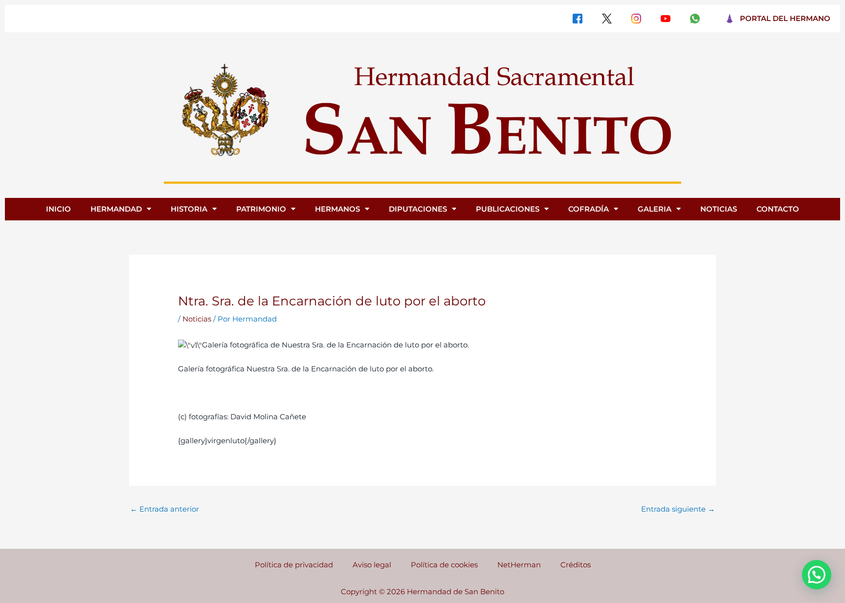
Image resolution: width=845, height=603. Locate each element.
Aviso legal (372, 564)
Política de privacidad (294, 564)
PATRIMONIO (261, 209)
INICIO (58, 209)
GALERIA (654, 209)
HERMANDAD (116, 209)
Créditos (575, 564)
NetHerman (519, 564)
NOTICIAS (718, 209)
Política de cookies (444, 564)
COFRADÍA (588, 209)
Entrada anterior (164, 509)
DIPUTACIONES (418, 209)
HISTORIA (189, 209)
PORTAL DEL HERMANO (785, 18)
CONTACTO (777, 209)
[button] (816, 574)
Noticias (196, 318)
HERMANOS (337, 209)
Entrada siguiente (678, 509)
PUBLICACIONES (507, 209)
